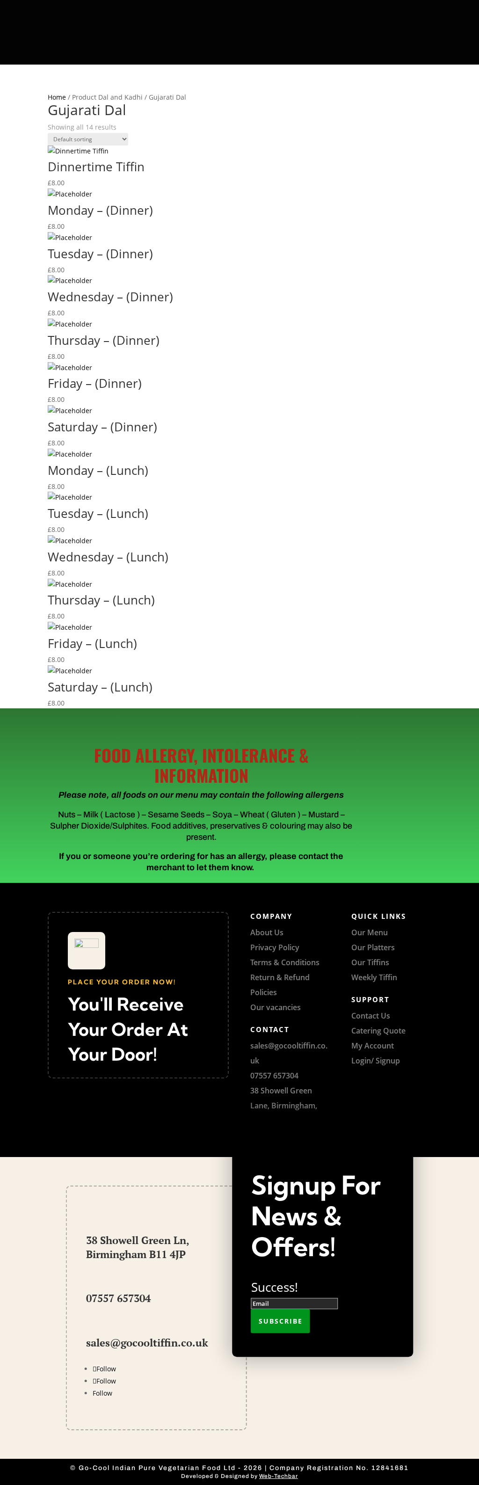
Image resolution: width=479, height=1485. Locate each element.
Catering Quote (378, 1031)
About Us (266, 932)
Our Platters (373, 947)
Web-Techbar (278, 1476)
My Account (372, 1046)
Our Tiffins (370, 962)
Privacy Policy (274, 947)
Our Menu (369, 932)
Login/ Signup (375, 1061)
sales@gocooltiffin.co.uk (147, 1342)
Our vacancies (275, 1007)
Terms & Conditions (284, 962)
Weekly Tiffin (374, 977)
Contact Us (370, 1016)
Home (57, 97)
